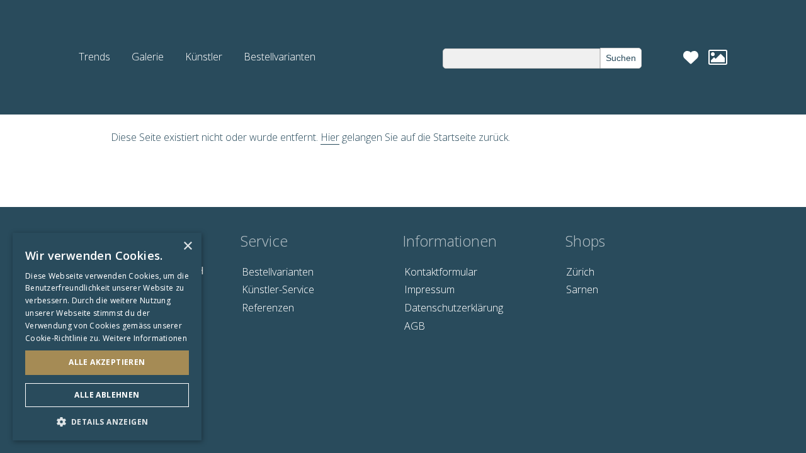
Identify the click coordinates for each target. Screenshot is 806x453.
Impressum (429, 289)
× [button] (187, 246)
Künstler (203, 57)
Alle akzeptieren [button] (107, 362)
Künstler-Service (278, 289)
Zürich (580, 272)
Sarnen (582, 289)
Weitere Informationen (145, 338)
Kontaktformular (440, 272)
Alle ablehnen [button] (106, 394)
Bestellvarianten (279, 57)
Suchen (621, 58)
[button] (107, 421)
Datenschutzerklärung (453, 308)
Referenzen (268, 308)
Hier (330, 137)
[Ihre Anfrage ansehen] (717, 57)
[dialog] (107, 336)
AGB (414, 326)
